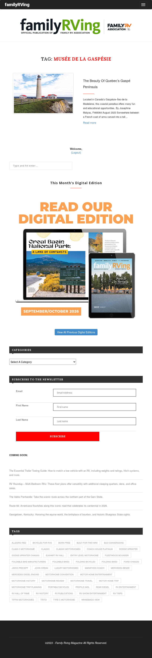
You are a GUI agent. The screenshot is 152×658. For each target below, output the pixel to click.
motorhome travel (81, 580)
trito (43, 599)
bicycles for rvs (42, 542)
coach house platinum (100, 548)
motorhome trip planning (27, 586)
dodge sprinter (128, 548)
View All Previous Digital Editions (76, 332)
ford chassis (131, 561)
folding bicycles (85, 561)
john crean (41, 567)
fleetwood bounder (117, 555)
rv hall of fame (20, 593)
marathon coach (94, 567)
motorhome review (53, 580)
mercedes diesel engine (25, 574)
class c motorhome (23, 548)
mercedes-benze (120, 567)
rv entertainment (126, 586)
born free (64, 542)
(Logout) (76, 152)
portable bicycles (58, 586)
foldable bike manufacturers (29, 561)
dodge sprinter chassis (25, 555)
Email (19, 391)
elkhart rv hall (55, 555)
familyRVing (17, 4)
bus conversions (114, 542)
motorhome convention (59, 574)
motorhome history (23, 580)
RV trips (117, 593)
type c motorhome (64, 599)
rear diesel (102, 586)
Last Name (22, 419)
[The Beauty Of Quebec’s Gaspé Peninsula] (43, 93)
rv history (42, 593)
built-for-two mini (87, 542)
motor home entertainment (96, 574)
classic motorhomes (68, 548)
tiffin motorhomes (23, 599)
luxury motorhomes (66, 567)
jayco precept (20, 567)
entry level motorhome (84, 555)
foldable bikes (60, 561)
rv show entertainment (93, 593)
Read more (89, 122)
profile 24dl (82, 586)
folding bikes (109, 561)
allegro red (19, 542)
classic (45, 548)
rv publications (64, 593)
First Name (22, 405)
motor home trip (109, 580)
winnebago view (90, 599)
